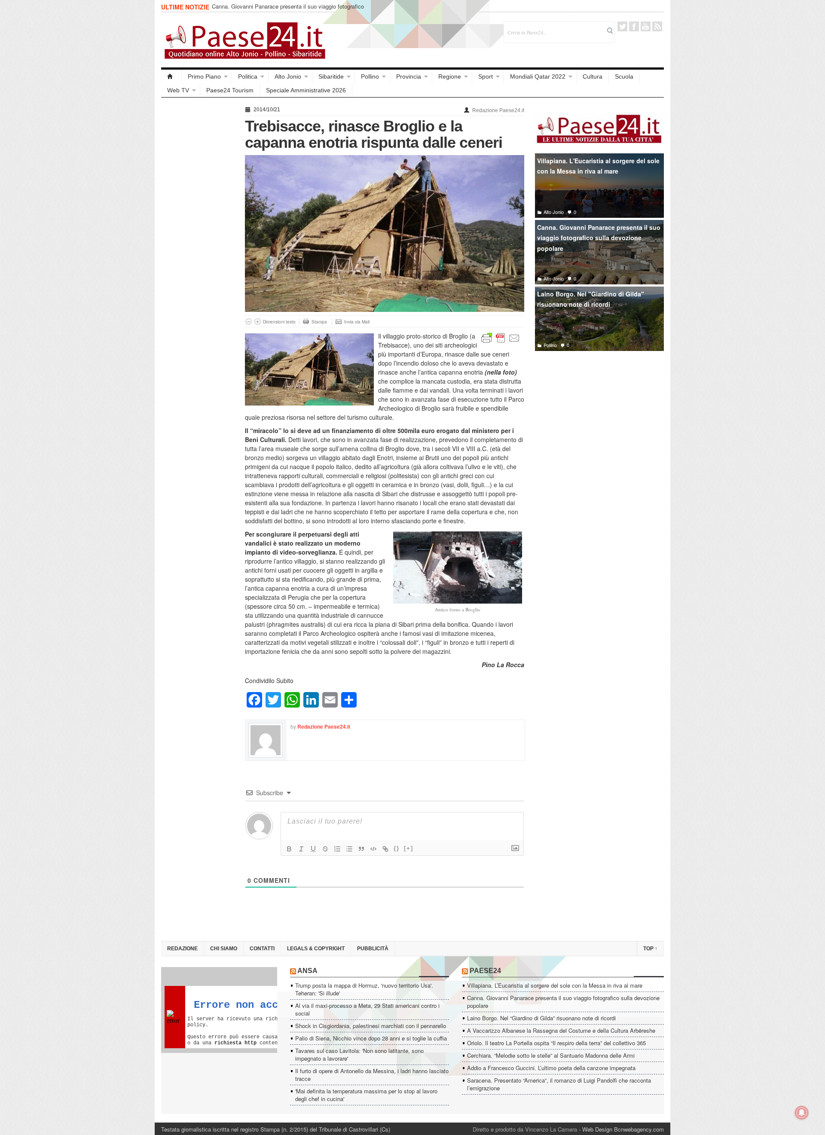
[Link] (385, 849)
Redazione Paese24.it (498, 110)
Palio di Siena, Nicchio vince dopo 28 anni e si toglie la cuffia (371, 1038)
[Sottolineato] (313, 849)
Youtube (646, 26)
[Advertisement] (198, 233)
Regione (449, 76)
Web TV (178, 90)
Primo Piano (204, 76)
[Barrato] (325, 849)
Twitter (622, 26)
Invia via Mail (357, 322)
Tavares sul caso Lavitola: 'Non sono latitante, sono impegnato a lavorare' (359, 1054)
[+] (408, 848)
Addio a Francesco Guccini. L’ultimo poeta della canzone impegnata (551, 1068)
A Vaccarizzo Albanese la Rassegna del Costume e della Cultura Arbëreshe (561, 1030)
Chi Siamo (223, 949)
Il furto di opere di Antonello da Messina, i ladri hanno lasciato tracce (372, 1075)
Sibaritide (331, 76)
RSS (657, 26)
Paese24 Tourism (230, 90)
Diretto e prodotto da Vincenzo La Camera (525, 1129)
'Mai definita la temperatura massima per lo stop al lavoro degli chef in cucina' (366, 1095)
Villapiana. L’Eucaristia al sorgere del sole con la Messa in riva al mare (554, 985)
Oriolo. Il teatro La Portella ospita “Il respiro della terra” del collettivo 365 (556, 1043)
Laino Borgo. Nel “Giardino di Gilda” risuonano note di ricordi (541, 1018)
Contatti (262, 949)
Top (650, 949)
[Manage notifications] (802, 1113)
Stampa (319, 322)
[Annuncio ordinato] (337, 849)
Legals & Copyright (316, 949)
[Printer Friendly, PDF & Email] (500, 337)
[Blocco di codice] (373, 849)
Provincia (408, 76)
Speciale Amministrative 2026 (306, 90)
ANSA (307, 970)
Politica (247, 76)
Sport (485, 76)
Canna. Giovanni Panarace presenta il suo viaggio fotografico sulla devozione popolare (288, 10)
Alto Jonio (288, 76)
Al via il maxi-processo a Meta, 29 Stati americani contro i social (367, 1009)
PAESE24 (485, 970)
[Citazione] (361, 849)
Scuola (624, 76)
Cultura (592, 76)
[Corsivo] (301, 849)
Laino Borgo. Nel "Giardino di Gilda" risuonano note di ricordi (590, 299)
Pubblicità (372, 949)
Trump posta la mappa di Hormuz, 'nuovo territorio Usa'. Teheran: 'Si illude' (364, 989)
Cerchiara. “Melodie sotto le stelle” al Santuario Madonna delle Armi (551, 1055)
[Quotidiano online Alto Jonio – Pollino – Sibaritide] (171, 76)
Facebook (634, 26)
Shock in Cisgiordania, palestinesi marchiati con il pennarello (370, 1026)
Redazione (182, 949)
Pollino (370, 76)
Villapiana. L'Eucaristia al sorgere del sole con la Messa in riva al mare (598, 166)
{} (397, 848)
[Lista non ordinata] (349, 849)
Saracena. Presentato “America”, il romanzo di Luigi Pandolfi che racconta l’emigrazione (559, 1084)
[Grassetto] (289, 849)
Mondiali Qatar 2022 (537, 76)
